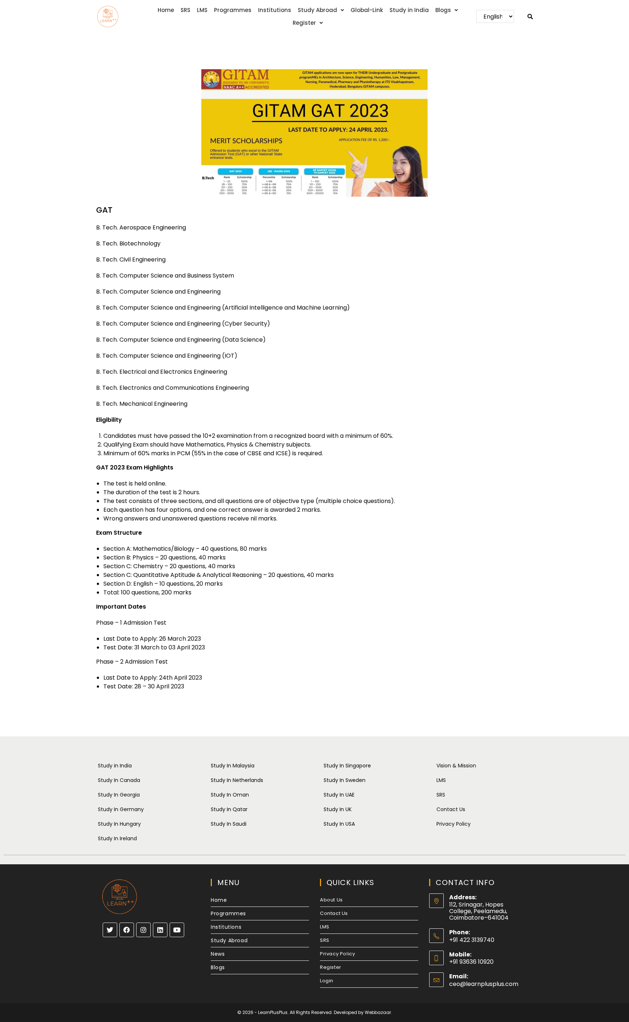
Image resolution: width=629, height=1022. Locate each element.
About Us (331, 899)
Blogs (443, 10)
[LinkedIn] (160, 930)
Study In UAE (339, 794)
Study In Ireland (117, 838)
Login (326, 980)
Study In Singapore (347, 765)
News (218, 954)
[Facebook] (126, 930)
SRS (185, 10)
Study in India (409, 10)
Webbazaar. (378, 1012)
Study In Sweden (344, 780)
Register (304, 23)
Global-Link (367, 10)
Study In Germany (121, 809)
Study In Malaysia (232, 765)
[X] (110, 930)
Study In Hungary (119, 824)
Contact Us (450, 809)
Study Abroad (317, 10)
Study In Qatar (229, 809)
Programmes (233, 10)
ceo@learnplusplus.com (483, 984)
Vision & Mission (456, 765)
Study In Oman (230, 794)
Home (166, 10)
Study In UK (338, 809)
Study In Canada (119, 780)
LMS (202, 10)
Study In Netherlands (237, 780)
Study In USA (339, 824)
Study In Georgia (119, 794)
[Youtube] (177, 930)
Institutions (274, 10)
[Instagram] (143, 930)
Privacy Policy (453, 824)
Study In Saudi (228, 824)
